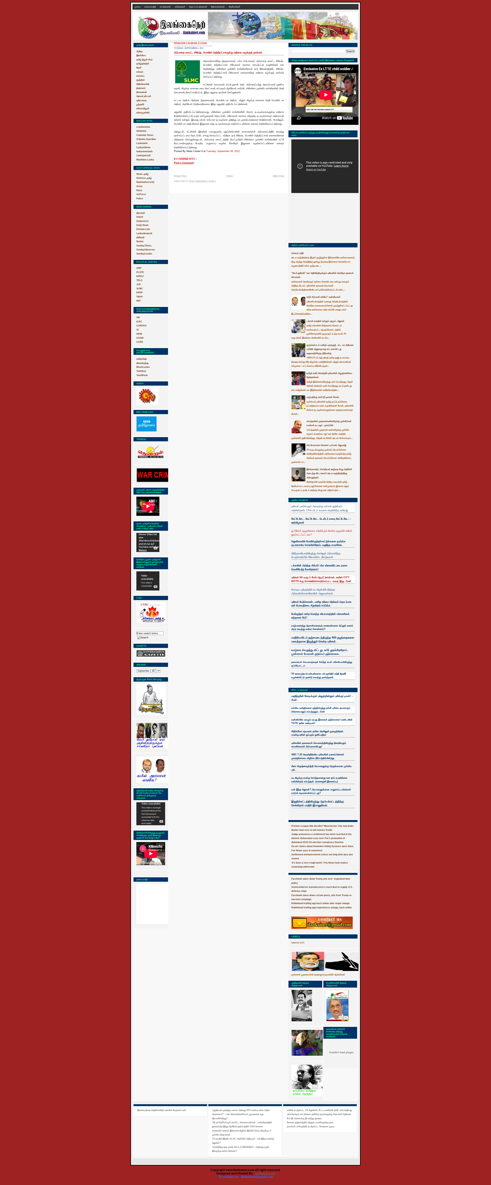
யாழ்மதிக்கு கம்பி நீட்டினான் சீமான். (322, 397)
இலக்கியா (141, 55)
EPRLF (140, 276)
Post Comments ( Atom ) (202, 181)
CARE (139, 342)
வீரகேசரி (140, 237)
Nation (139, 241)
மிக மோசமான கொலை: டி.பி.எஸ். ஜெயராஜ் (326, 445)
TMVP (139, 296)
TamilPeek (142, 375)
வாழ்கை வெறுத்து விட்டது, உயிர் (310, 650)
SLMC (139, 288)
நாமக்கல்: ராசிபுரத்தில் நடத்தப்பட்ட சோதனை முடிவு (310, 1126)
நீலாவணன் (141, 92)
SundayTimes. (144, 245)
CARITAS (141, 325)
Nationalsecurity (145, 182)
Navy (139, 190)
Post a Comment (184, 162)
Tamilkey (141, 371)
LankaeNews (143, 147)
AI (137, 329)
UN (138, 317)
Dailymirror (142, 221)
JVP (138, 284)
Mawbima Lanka (145, 159)
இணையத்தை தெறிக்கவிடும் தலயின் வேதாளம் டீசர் (161, 1110)
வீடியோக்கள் (234, 7)
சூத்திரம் (140, 80)
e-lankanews (143, 127)
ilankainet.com (265, 1173)
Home (229, 176)
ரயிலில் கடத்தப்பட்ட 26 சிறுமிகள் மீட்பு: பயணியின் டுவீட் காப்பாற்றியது (319, 1110)
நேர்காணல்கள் (218, 7)
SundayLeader (144, 253)
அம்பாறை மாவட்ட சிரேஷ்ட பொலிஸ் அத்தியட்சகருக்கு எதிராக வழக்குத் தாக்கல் (218, 52)
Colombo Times (144, 135)
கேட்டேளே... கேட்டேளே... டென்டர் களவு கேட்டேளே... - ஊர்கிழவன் (321, 520)
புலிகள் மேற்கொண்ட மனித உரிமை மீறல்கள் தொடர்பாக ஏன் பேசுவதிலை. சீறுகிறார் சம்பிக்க (321, 604)
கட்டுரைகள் (165, 7)
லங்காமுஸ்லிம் (143, 112)
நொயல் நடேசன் (143, 96)
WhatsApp (180, 42)
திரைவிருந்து (142, 363)
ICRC (139, 321)
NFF (138, 300)
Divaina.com (143, 229)
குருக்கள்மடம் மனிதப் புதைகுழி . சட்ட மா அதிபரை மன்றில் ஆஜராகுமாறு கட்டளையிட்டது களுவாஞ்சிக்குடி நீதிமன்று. (329, 349)
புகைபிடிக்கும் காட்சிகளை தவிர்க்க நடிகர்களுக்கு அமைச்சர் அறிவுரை (319, 1114)
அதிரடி (139, 51)
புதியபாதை (141, 100)
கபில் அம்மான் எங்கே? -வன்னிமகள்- (323, 297)
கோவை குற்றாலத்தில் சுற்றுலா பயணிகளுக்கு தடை (310, 1122)
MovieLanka (143, 367)
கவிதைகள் (180, 7)
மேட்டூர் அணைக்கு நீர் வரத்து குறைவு (304, 1118)
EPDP (139, 292)
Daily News (142, 225)
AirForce (141, 194)
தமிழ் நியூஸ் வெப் (144, 59)
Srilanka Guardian (146, 139)
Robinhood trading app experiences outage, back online (321, 907)
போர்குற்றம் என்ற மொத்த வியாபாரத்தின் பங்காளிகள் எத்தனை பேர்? (320, 616)
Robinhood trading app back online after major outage (320, 903)
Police (139, 198)
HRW (139, 334)
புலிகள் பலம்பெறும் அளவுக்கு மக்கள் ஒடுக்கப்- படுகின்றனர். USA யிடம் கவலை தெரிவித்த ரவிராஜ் (319, 508)
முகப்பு (137, 7)
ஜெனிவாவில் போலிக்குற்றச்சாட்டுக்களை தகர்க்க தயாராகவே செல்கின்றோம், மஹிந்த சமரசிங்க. (318, 543)
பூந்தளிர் (140, 104)
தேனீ (138, 67)
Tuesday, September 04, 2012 (223, 151)
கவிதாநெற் (141, 358)
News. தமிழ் (142, 174)
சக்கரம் (139, 71)
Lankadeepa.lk (144, 233)
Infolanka (141, 131)
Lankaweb (141, 143)
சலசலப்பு (140, 75)
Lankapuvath (143, 155)
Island (139, 217)
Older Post (278, 176)
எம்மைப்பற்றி (150, 7)
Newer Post (180, 176)
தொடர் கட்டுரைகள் (198, 7)
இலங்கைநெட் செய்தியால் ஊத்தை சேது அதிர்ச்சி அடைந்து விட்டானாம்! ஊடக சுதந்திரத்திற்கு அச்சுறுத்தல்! (329, 473)
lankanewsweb (144, 151)
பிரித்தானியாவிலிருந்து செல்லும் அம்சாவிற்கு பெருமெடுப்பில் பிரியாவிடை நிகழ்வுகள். (315, 555)
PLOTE (140, 272)
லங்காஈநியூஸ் (142, 108)
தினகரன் (140, 213)
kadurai (295, 942)
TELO (139, 280)
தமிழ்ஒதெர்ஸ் (142, 63)
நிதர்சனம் (141, 88)
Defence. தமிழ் (144, 178)
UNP (138, 268)
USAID (140, 338)
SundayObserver (145, 249)
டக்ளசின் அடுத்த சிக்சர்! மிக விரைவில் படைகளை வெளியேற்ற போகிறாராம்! (319, 567)
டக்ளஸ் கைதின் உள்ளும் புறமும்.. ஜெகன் (325, 321)
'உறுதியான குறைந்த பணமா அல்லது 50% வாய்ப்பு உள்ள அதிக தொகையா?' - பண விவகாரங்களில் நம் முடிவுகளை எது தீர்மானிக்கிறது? (241, 1114)
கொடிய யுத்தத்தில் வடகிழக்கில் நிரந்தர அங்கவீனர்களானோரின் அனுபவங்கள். (313, 591)
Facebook (192, 42)
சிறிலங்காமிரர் (142, 84)
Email (203, 42)
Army (139, 186)
